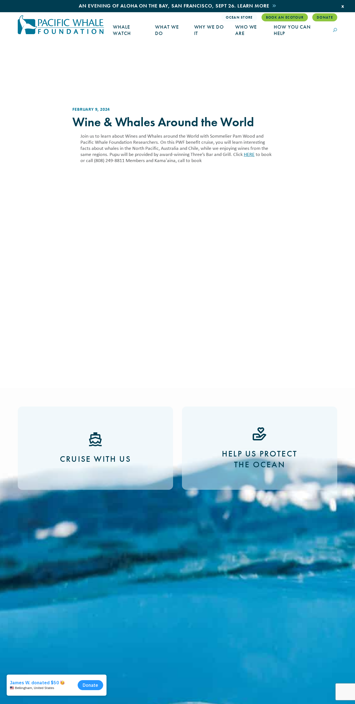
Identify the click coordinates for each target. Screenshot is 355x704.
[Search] (335, 30)
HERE (249, 154)
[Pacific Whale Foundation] (61, 24)
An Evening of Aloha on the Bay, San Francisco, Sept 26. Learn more (174, 5)
